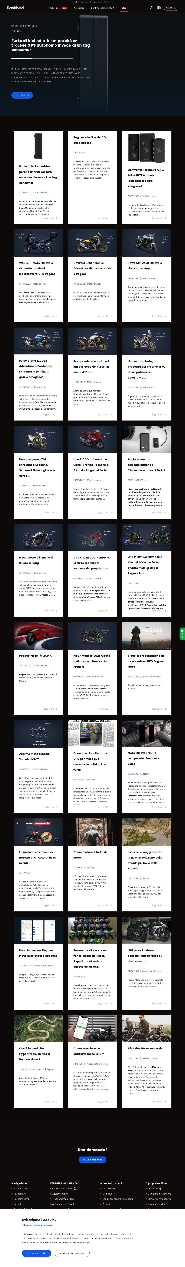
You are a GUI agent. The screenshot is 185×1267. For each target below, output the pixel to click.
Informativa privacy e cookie (37, 1225)
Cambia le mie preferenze (72, 1253)
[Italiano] (158, 7)
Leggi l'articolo (22, 95)
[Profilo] (152, 7)
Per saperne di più (81, 1242)
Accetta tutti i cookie (36, 1253)
